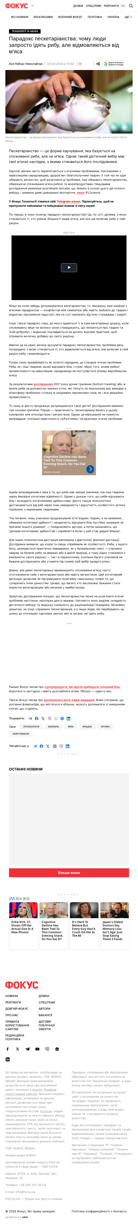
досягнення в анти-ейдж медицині (69, 700)
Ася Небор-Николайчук (26, 64)
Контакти (119, 1211)
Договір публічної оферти (47, 1025)
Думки (78, 5)
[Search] (131, 6)
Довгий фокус (16, 1008)
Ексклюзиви (43, 17)
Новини (11, 996)
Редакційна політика (14, 1037)
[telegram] (27, 1049)
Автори (44, 1008)
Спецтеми (93, 5)
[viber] (47, 1049)
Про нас (11, 1015)
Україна (113, 17)
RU (123, 5)
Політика (95, 17)
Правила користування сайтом (17, 1025)
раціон (88, 726)
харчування (21, 733)
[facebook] (8, 1049)
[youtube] (37, 1049)
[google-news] (57, 1049)
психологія (32, 726)
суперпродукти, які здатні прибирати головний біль (82, 687)
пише (81, 192)
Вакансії (45, 1015)
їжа (71, 726)
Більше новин (69, 873)
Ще (127, 17)
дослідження (43, 384)
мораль (54, 726)
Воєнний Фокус (70, 17)
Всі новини (19, 17)
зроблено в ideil (16, 1217)
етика (106, 726)
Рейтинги (111, 5)
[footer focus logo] (21, 985)
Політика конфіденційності (91, 1211)
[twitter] (17, 1049)
